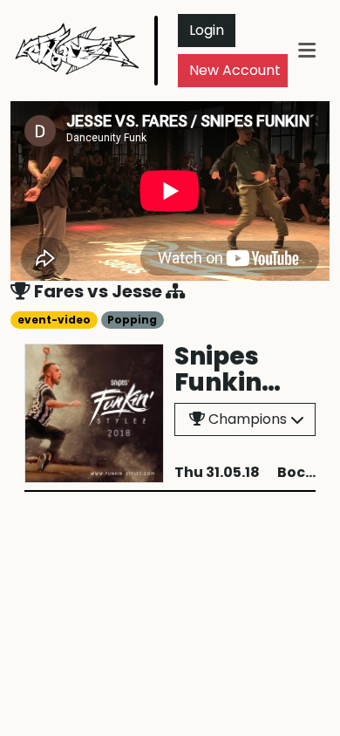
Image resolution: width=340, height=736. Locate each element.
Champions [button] (246, 419)
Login (206, 30)
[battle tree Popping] (176, 291)
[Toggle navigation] (307, 50)
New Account (235, 70)
